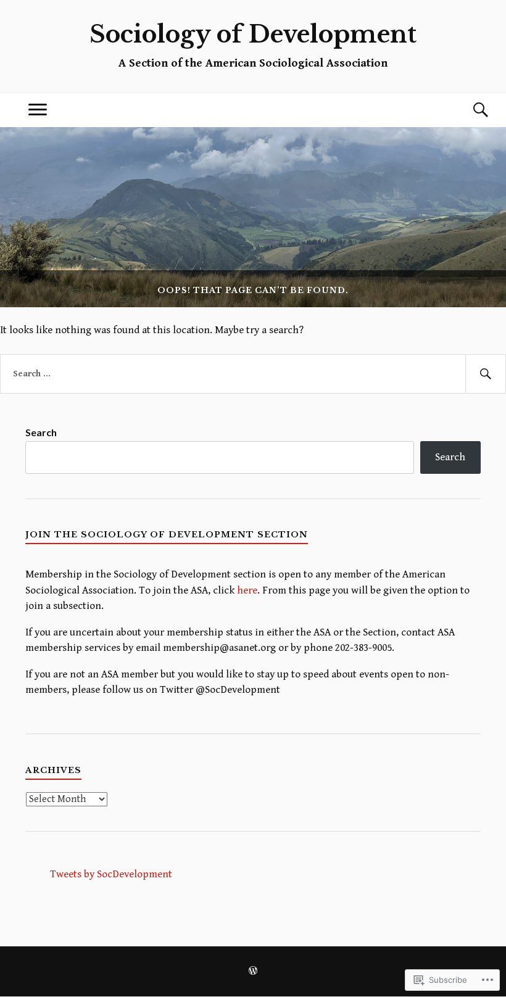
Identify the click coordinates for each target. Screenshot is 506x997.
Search (41, 432)
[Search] (468, 110)
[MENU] (37, 110)
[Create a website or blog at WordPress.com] (253, 972)
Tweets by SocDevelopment (111, 874)
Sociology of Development (253, 34)
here (247, 590)
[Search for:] (253, 374)
